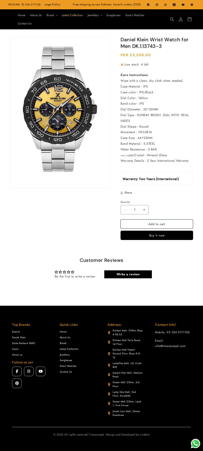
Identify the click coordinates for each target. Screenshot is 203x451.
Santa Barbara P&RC (23, 343)
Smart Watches (68, 366)
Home (63, 331)
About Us (65, 337)
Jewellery (65, 355)
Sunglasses (66, 360)
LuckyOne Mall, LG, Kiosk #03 (127, 365)
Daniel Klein (19, 337)
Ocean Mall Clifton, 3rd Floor (126, 384)
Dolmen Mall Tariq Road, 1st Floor (127, 342)
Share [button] (128, 193)
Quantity (125, 202)
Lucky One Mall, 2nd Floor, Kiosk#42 (124, 394)
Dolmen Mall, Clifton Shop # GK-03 (128, 332)
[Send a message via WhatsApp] (195, 443)
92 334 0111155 (31, 4)
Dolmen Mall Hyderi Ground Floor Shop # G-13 (127, 353)
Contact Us (66, 372)
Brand (63, 343)
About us (17, 355)
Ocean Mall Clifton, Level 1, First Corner (127, 403)
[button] (51, 15)
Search (16, 331)
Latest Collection (69, 349)
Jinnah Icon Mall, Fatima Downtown (126, 413)
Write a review (128, 274)
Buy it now (157, 235)
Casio (15, 349)
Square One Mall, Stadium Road (127, 374)
